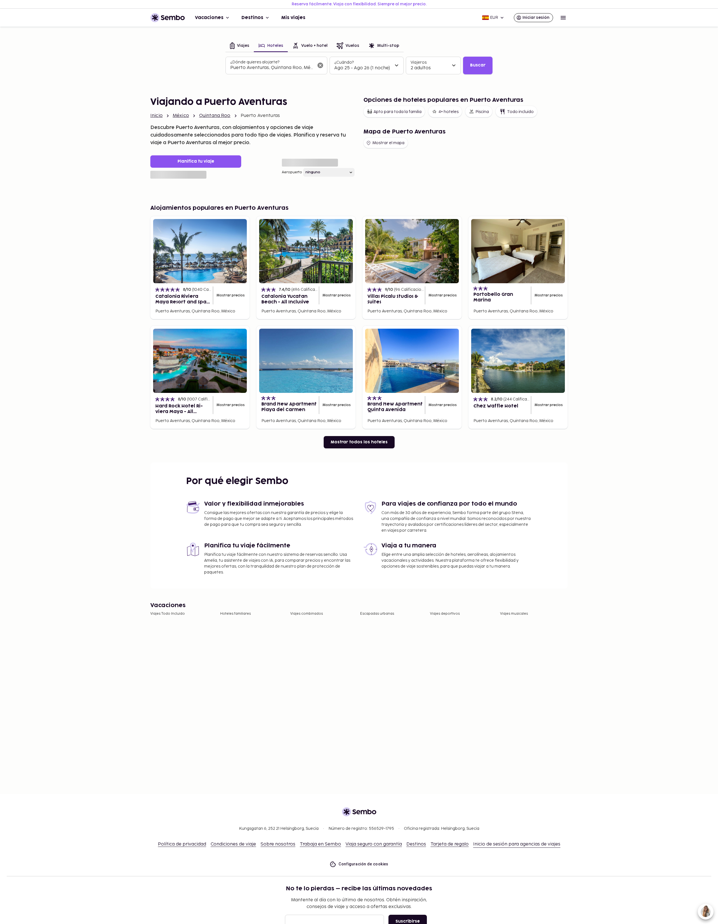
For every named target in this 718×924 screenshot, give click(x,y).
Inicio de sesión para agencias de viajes (516, 844)
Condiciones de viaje (233, 844)
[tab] (239, 46)
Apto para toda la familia (398, 111)
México (181, 115)
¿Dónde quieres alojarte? (254, 62)
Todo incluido (520, 111)
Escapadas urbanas (377, 614)
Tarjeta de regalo (450, 844)
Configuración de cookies (363, 864)
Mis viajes (293, 17)
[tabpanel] (359, 66)
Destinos (252, 17)
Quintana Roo (215, 115)
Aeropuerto (292, 172)
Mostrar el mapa (388, 142)
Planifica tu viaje (196, 161)
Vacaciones (209, 17)
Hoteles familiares (235, 614)
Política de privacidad (182, 844)
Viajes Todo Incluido (167, 614)
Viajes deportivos (445, 614)
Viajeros (419, 62)
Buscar (477, 65)
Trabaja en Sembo (320, 844)
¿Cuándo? (344, 62)
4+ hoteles (448, 111)
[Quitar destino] (320, 65)
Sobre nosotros (278, 844)
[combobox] (272, 68)
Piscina (482, 111)
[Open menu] (563, 17)
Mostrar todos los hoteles (359, 442)
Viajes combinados (306, 614)
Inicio (156, 115)
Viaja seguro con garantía (374, 844)
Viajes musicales (514, 614)
